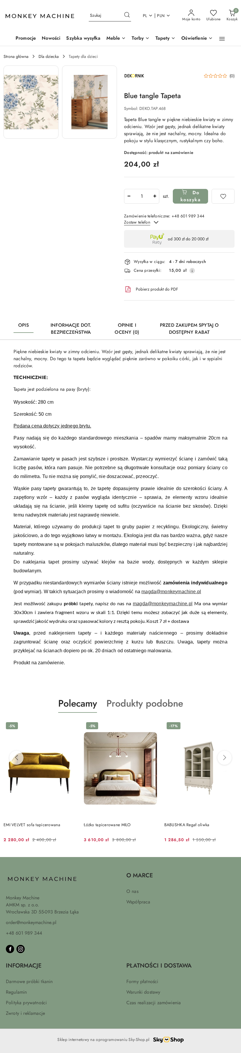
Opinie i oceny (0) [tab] (127, 329)
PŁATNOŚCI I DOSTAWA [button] (159, 965)
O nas (132, 891)
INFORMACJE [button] (23, 965)
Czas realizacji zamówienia (153, 1002)
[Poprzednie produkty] (16, 758)
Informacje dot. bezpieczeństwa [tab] (71, 329)
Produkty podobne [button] (144, 703)
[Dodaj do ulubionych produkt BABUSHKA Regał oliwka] (230, 726)
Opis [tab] (23, 325)
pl (145, 16)
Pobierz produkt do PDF (157, 289)
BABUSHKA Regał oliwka (187, 825)
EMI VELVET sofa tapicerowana (32, 825)
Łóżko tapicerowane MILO (107, 825)
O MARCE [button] (139, 875)
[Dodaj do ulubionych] (223, 196)
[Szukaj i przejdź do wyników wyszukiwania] (127, 15)
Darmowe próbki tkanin (29, 981)
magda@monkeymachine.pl (171, 591)
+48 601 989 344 (24, 933)
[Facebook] (10, 949)
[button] (222, 39)
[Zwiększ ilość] (154, 196)
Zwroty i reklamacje (25, 1013)
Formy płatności (142, 981)
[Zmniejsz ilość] (128, 196)
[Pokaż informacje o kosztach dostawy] (192, 270)
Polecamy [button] (77, 703)
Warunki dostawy (143, 992)
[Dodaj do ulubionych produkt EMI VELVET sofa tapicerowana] (70, 726)
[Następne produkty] (224, 758)
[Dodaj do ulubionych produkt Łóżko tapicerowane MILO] (150, 726)
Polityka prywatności (26, 1002)
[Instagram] (20, 949)
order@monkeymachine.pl (31, 922)
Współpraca (138, 901)
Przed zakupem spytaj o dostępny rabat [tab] (189, 329)
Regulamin (16, 992)
